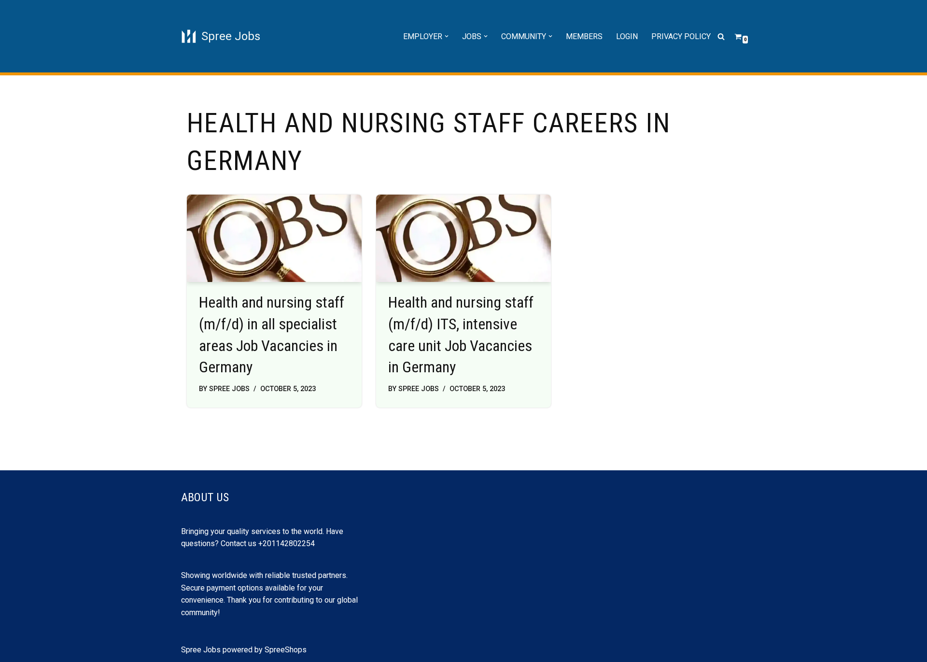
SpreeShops (286, 649)
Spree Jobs (229, 389)
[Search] (721, 36)
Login (627, 36)
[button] (447, 36)
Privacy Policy (681, 36)
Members (584, 36)
